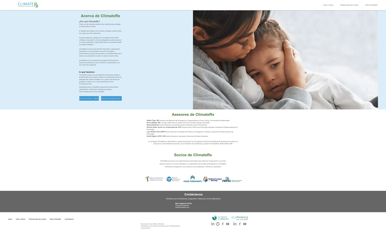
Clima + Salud (20, 219)
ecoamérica (146, 228)
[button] (326, 5)
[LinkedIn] (213, 224)
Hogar (10, 219)
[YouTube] (228, 224)
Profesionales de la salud (37, 219)
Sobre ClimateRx (55, 219)
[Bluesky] (218, 224)
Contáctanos (69, 219)
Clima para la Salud (167, 226)
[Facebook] (223, 224)
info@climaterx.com (182, 207)
